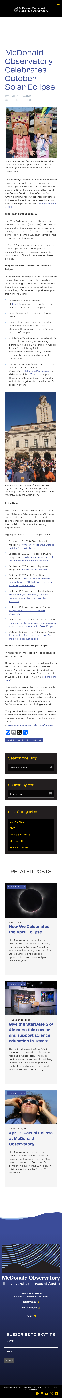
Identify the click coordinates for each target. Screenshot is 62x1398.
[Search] (50, 766)
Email (29, 1316)
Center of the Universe (35, 569)
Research (16, 841)
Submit (9, 1360)
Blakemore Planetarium (37, 370)
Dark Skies (16, 821)
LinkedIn (56, 1393)
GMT (12, 828)
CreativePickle (32, 1390)
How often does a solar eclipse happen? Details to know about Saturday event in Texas (31, 582)
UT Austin (34, 374)
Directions (29, 1302)
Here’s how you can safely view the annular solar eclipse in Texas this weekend (28, 598)
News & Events (14, 740)
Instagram (42, 1393)
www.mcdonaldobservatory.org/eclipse (30, 724)
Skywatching (34, 740)
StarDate (16, 304)
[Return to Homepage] (31, 4)
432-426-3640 (29, 1307)
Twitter (51, 1393)
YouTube (46, 1393)
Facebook (37, 1393)
